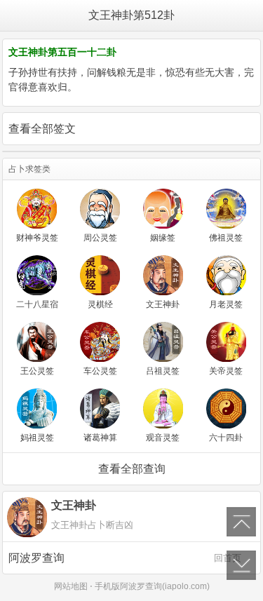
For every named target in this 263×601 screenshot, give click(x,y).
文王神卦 (163, 304)
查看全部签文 (42, 129)
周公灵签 (100, 238)
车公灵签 (100, 371)
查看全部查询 (132, 469)
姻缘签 (162, 238)
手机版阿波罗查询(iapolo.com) (152, 586)
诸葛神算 (100, 438)
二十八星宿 (37, 304)
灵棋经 (100, 304)
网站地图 (71, 586)
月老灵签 (226, 304)
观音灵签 (163, 438)
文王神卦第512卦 (131, 15)
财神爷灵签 (37, 238)
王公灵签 (37, 371)
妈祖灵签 (37, 438)
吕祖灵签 (163, 371)
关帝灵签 (226, 371)
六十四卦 (226, 438)
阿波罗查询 (124, 558)
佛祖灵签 (226, 238)
